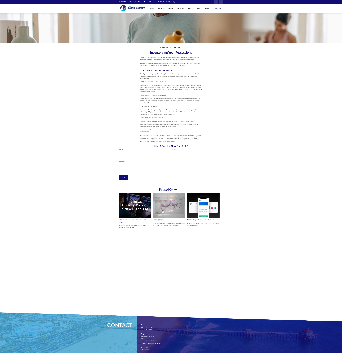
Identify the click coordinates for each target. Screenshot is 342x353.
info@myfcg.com (172, 2)
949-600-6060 (149, 327)
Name (121, 149)
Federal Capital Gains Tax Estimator (200, 220)
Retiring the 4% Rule (160, 220)
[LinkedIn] (216, 2)
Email (173, 149)
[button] (152, 8)
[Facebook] (221, 2)
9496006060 (160, 2)
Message (122, 161)
